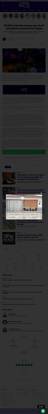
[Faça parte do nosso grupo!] (43, 411)
